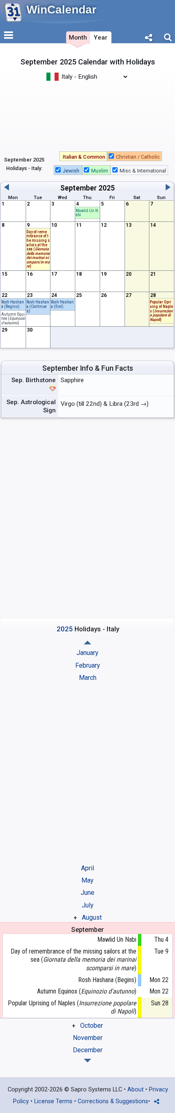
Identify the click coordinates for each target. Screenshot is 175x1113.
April (87, 868)
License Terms (53, 1101)
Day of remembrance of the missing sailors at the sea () (73, 959)
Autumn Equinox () (13, 318)
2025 (106, 188)
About (135, 1089)
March (87, 678)
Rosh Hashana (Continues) (37, 306)
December (88, 1050)
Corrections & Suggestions (113, 1101)
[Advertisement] (87, 115)
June (87, 892)
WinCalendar (61, 9)
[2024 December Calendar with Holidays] (87, 642)
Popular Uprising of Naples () (72, 1007)
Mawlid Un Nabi (87, 212)
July (88, 905)
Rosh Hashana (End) (62, 304)
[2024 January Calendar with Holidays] (87, 1060)
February (87, 665)
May (87, 880)
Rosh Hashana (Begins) (12, 304)
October (91, 1025)
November (88, 1038)
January (87, 653)
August (92, 917)
